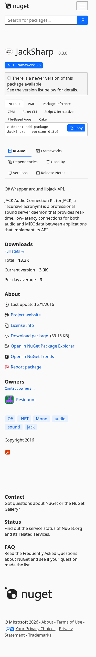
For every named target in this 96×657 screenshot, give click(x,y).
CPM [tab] (11, 111)
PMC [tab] (31, 103)
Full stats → (15, 251)
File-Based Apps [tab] (19, 119)
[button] (76, 128)
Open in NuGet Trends (32, 356)
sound (14, 427)
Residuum (26, 399)
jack (31, 427)
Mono (41, 419)
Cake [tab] (43, 119)
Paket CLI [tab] (30, 111)
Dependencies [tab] (25, 161)
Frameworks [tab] (51, 150)
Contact (15, 496)
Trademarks (39, 635)
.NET (24, 419)
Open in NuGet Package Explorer (42, 346)
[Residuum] (9, 399)
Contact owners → (20, 388)
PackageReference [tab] (57, 103)
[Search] (82, 20)
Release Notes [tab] (52, 172)
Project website (26, 315)
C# (10, 419)
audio (60, 419)
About (47, 622)
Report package (26, 367)
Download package (29, 336)
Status (13, 521)
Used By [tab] (57, 161)
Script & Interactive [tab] (59, 111)
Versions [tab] (20, 172)
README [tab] (20, 150)
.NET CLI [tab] (14, 103)
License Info (22, 325)
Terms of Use (69, 622)
